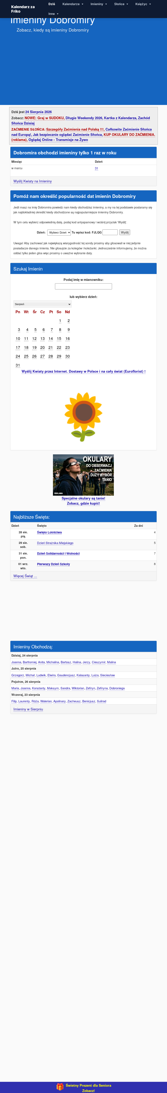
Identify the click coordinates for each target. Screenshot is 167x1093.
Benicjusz (88, 701)
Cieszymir (98, 662)
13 (42, 338)
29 (59, 356)
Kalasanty (83, 675)
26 (34, 356)
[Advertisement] (83, 64)
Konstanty (38, 688)
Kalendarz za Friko (23, 8)
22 (59, 347)
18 (26, 347)
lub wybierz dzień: (83, 296)
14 (50, 338)
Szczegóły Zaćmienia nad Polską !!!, (75, 129)
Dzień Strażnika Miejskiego (55, 543)
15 (59, 338)
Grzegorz (17, 675)
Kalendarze (71, 4)
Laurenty (24, 701)
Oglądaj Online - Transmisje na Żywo (58, 139)
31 (96, 168)
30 (67, 356)
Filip (14, 701)
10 (18, 338)
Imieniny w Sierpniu (28, 709)
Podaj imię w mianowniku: (83, 279)
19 (34, 347)
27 (42, 356)
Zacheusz (74, 701)
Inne (52, 14)
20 (42, 347)
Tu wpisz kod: (81, 232)
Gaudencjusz (66, 675)
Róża (35, 701)
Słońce (119, 4)
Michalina (52, 662)
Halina (77, 662)
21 (50, 347)
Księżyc (141, 4)
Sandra (65, 688)
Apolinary (59, 701)
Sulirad (101, 701)
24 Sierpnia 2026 (38, 111)
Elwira (51, 675)
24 (18, 356)
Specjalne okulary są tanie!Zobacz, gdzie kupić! (83, 501)
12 (34, 338)
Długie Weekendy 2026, (84, 117)
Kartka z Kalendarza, (120, 117)
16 (67, 338)
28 (50, 356)
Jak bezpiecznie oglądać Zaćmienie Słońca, (68, 134)
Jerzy (86, 662)
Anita (41, 662)
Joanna (16, 662)
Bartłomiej (29, 662)
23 (67, 347)
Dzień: (41, 232)
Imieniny (97, 4)
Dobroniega (117, 688)
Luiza (95, 675)
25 (26, 356)
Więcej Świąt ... (25, 575)
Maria (15, 688)
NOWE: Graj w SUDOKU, (45, 117)
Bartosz (66, 662)
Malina (111, 662)
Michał (30, 675)
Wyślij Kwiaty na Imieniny (32, 181)
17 (18, 347)
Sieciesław (107, 675)
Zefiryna (102, 688)
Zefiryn (90, 688)
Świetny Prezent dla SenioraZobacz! (88, 1088)
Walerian (46, 701)
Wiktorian (78, 688)
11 (26, 338)
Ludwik (41, 675)
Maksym (53, 688)
